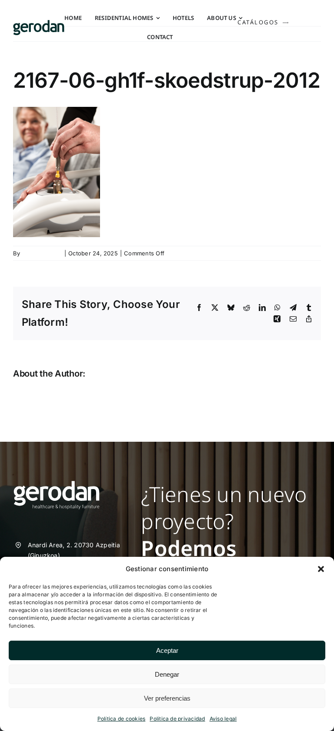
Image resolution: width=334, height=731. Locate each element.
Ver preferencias (167, 698)
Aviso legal (223, 718)
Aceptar (167, 650)
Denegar (167, 674)
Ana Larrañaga (42, 253)
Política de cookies (121, 718)
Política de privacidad (177, 718)
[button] (321, 569)
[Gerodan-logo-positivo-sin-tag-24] (38, 23)
